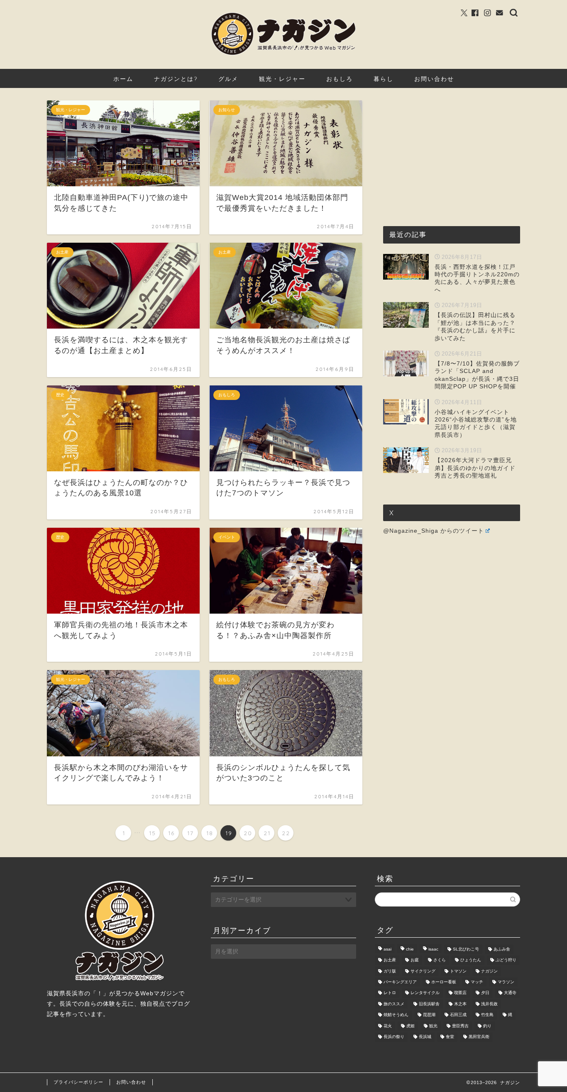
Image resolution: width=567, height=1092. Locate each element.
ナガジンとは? (176, 79)
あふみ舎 (502, 949)
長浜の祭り (394, 1037)
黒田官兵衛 (479, 1037)
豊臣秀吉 (460, 1026)
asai (387, 949)
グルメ (228, 79)
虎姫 (410, 1026)
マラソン (506, 982)
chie (410, 949)
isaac (433, 949)
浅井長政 (489, 1004)
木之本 (460, 1004)
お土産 (390, 960)
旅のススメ (394, 1004)
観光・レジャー (282, 79)
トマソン (458, 971)
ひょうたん (470, 960)
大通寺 (510, 993)
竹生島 (487, 1015)
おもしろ (339, 79)
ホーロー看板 (443, 982)
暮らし (383, 79)
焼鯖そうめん (396, 1015)
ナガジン (489, 971)
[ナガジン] (283, 55)
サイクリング (423, 971)
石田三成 (458, 1015)
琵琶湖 (429, 1015)
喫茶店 (460, 993)
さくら (439, 960)
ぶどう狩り (506, 960)
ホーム (123, 79)
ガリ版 (390, 971)
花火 (388, 1026)
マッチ (477, 982)
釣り (487, 1026)
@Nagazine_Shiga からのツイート (433, 531)
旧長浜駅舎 (429, 1004)
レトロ (390, 993)
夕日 (485, 993)
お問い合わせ (434, 79)
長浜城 (425, 1037)
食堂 (450, 1037)
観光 (433, 1026)
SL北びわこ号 (466, 949)
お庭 (415, 960)
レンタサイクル (425, 993)
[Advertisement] (445, 152)
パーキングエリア (400, 982)
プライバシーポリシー (78, 1082)
